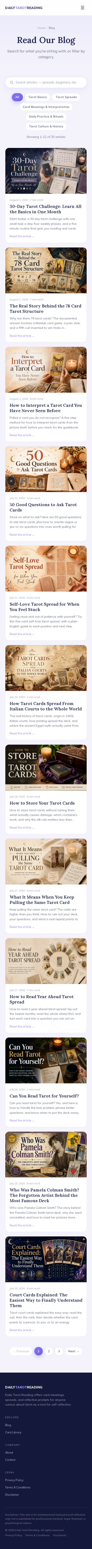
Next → (73, 1351)
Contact (10, 1459)
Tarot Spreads (66, 97)
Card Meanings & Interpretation (46, 107)
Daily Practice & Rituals (46, 116)
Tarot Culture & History (46, 126)
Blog (8, 1425)
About (9, 1452)
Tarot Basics (37, 97)
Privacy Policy (14, 1480)
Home (41, 28)
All (17, 97)
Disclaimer (12, 1494)
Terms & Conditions (17, 1487)
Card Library (13, 1432)
